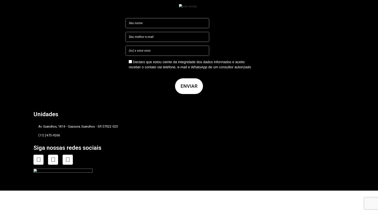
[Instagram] (53, 160)
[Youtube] (68, 160)
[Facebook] (38, 160)
